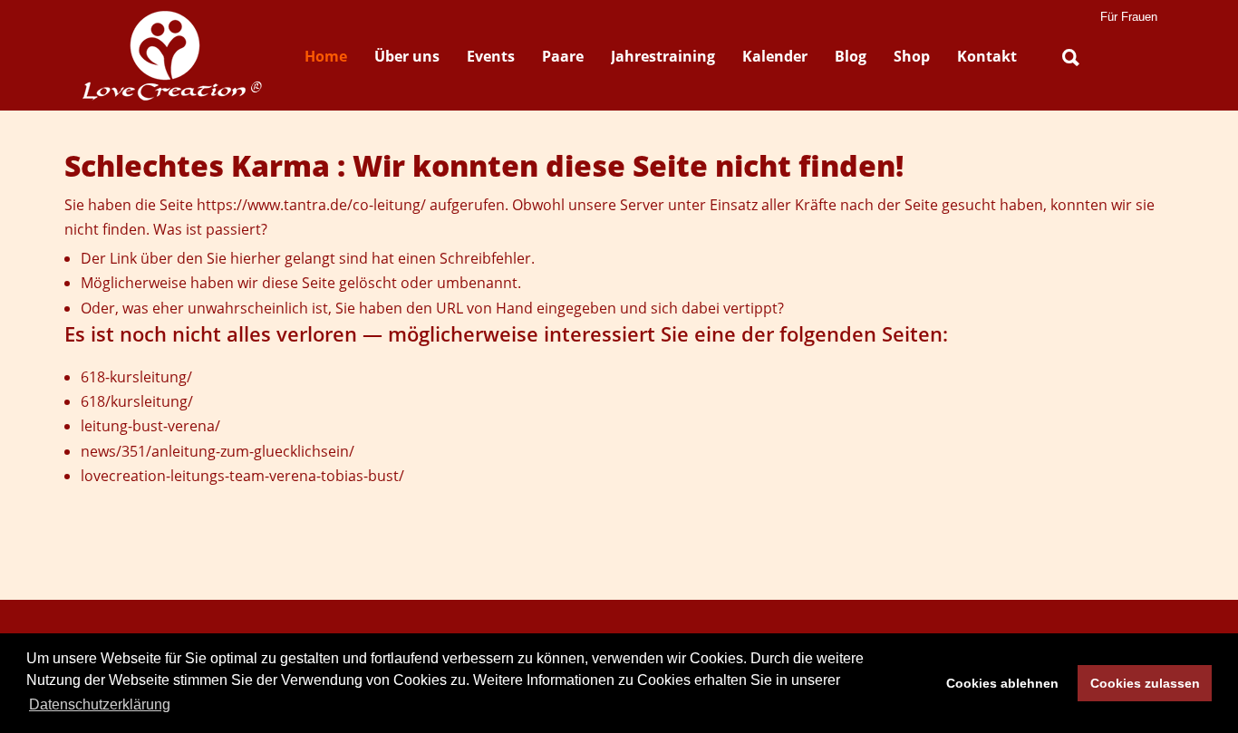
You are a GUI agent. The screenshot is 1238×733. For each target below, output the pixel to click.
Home (326, 56)
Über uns (407, 56)
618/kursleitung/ (137, 401)
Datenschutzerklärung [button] (99, 704)
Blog (850, 56)
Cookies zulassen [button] (1145, 683)
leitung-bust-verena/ (150, 426)
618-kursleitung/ (136, 377)
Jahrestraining (663, 56)
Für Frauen (1128, 17)
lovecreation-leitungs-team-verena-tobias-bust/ (242, 476)
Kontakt (987, 56)
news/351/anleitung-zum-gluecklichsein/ (217, 451)
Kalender (775, 56)
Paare (563, 56)
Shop (912, 56)
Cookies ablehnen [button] (1002, 683)
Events (491, 56)
